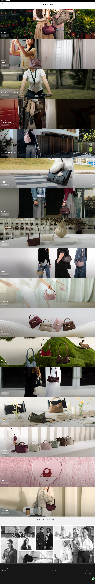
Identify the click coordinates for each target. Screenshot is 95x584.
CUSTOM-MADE (54, 570)
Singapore (8, 0)
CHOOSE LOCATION (3, 0)
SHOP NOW (5, 35)
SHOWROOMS (54, 571)
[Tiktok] (5, 570)
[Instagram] (4, 570)
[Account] (90, 4)
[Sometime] (47, 4)
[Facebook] (2, 570)
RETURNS (86, 570)
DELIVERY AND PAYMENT (89, 571)
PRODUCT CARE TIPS (88, 573)
